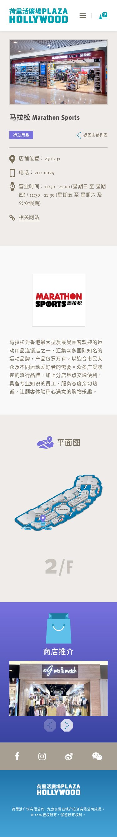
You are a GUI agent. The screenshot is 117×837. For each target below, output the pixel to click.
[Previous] (50, 725)
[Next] (67, 725)
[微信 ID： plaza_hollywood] (97, 756)
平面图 (69, 442)
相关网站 (29, 217)
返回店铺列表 (95, 135)
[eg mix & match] (58, 688)
